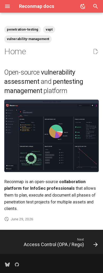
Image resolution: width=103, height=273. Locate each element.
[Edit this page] (95, 51)
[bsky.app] (7, 264)
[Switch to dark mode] (83, 6)
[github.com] (17, 264)
